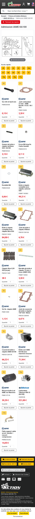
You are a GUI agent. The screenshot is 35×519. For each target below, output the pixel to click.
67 (3, 73)
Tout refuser (24, 513)
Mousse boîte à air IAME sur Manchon (8, 391)
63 (18, 68)
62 (13, 68)
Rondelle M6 (6, 185)
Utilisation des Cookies (22, 474)
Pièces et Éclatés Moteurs (17, 16)
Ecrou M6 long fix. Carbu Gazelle (25, 145)
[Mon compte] (23, 4)
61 (8, 68)
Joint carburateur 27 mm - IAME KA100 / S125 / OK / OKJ (26, 104)
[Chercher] (3, 11)
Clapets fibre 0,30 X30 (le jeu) (8, 269)
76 (9, 77)
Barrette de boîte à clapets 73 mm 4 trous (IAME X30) (25, 270)
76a (14, 77)
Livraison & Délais (9, 459)
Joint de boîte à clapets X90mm (24, 228)
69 (13, 73)
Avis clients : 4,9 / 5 (10, 464)
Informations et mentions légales (14, 470)
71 (23, 73)
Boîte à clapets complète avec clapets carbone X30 (24, 188)
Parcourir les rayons (12, 22)
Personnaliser (18, 516)
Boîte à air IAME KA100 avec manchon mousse (25, 351)
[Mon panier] (28, 4)
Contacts (7, 474)
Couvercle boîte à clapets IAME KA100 (9, 351)
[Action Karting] (14, 4)
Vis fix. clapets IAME (9, 309)
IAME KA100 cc (8, 18)
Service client (27, 464)
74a (3, 77)
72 (28, 73)
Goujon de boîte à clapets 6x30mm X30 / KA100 (8, 146)
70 (18, 73)
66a (29, 68)
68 (8, 73)
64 (23, 68)
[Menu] (3, 4)
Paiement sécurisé (27, 459)
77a (20, 77)
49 (3, 68)
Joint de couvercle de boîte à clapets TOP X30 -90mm (25, 311)
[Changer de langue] (33, 4)
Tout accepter (12, 513)
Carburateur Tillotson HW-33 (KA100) (24, 392)
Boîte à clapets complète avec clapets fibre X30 (8, 229)
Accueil (3, 16)
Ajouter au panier (9, 120)
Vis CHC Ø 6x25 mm (9, 102)
